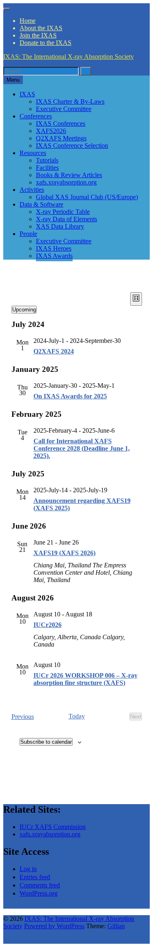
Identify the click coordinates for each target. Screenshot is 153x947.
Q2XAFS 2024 (53, 351)
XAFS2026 (51, 130)
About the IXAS (41, 27)
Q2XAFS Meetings (61, 138)
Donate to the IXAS (45, 42)
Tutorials (47, 160)
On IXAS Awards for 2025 (70, 396)
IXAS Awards (54, 255)
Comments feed (40, 885)
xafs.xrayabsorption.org (66, 182)
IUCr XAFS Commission (53, 826)
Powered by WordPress (54, 926)
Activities (32, 189)
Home (27, 20)
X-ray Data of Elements (66, 219)
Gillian (116, 926)
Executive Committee (63, 108)
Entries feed (35, 877)
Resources (33, 152)
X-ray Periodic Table (63, 211)
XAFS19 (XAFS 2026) (64, 552)
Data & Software (41, 204)
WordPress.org (39, 893)
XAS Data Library (60, 226)
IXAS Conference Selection (72, 145)
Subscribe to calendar (46, 742)
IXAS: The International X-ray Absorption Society (68, 56)
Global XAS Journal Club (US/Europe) (87, 196)
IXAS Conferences (60, 123)
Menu (13, 80)
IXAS (27, 94)
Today (77, 716)
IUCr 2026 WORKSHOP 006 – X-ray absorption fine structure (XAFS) (85, 679)
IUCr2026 (47, 624)
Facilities (47, 167)
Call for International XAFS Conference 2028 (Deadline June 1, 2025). (81, 448)
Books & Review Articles (69, 174)
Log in (28, 868)
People (28, 233)
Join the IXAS (38, 35)
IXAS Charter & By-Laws (70, 101)
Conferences (36, 116)
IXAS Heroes (53, 248)
